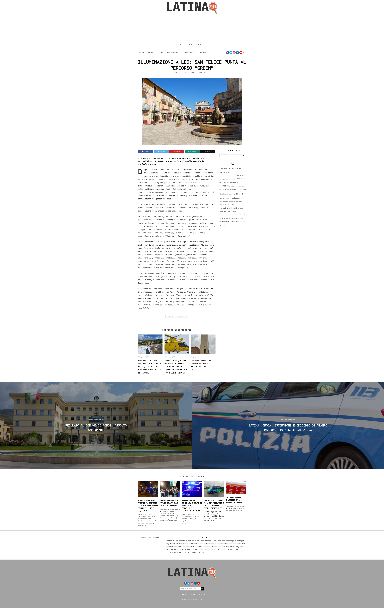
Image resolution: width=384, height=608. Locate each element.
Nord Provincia (172, 52)
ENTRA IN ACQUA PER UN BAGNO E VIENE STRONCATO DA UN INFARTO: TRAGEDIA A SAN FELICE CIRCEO (175, 366)
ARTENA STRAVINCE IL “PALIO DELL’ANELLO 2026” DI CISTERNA (169, 503)
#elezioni (236, 182)
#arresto (239, 168)
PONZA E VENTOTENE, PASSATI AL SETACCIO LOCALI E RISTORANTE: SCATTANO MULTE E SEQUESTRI (148, 505)
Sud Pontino (188, 52)
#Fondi (223, 186)
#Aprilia (232, 168)
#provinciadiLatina (229, 208)
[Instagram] (234, 52)
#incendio (235, 189)
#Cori (233, 179)
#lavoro (222, 198)
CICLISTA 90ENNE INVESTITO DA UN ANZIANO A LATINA (234, 500)
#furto (222, 189)
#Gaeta (228, 189)
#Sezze (236, 218)
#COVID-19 (240, 179)
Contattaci (202, 52)
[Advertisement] (192, 29)
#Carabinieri (224, 172)
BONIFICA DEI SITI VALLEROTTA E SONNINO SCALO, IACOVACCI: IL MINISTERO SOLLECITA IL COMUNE (150, 366)
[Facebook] (227, 52)
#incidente (242, 189)
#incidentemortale (225, 194)
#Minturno (232, 201)
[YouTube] (240, 52)
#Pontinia (228, 204)
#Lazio (228, 198)
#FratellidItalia (239, 186)
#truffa (243, 222)
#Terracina (225, 222)
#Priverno (234, 204)
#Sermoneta (229, 218)
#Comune (240, 175)
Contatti (191, 599)
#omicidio (239, 201)
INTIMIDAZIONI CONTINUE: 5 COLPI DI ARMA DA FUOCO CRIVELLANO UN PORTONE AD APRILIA (192, 505)
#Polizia (222, 204)
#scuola (222, 218)
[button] (243, 155)
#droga (229, 182)
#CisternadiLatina (228, 175)
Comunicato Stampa (183, 73)
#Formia (230, 186)
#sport (242, 218)
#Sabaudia (224, 215)
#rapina (242, 208)
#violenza (223, 225)
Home (141, 52)
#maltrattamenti (224, 201)
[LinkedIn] (237, 52)
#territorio (235, 222)
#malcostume (236, 198)
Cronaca (207, 73)
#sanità (242, 215)
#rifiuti (234, 211)
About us (198, 599)
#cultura (223, 182)
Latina (161, 52)
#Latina (237, 193)
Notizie (150, 52)
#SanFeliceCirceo (181, 316)
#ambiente (169, 316)
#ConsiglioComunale (225, 179)
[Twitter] (230, 52)
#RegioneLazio (225, 211)
